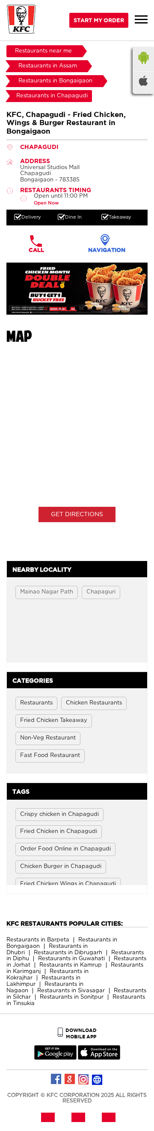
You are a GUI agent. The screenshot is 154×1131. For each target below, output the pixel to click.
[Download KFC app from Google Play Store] (55, 1058)
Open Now (46, 203)
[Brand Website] (98, 1079)
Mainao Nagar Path (46, 592)
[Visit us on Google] (70, 1079)
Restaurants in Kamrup (70, 965)
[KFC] (21, 20)
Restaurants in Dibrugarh (68, 953)
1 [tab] (60, 308)
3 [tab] (77, 308)
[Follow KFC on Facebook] (56, 1079)
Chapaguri (101, 592)
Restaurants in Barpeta (37, 940)
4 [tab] (85, 308)
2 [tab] (68, 308)
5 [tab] (94, 308)
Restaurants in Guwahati (71, 958)
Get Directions (77, 514)
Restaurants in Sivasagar (71, 991)
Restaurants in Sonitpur (72, 997)
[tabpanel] (77, 289)
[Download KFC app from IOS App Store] (99, 1058)
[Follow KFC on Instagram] (84, 1079)
